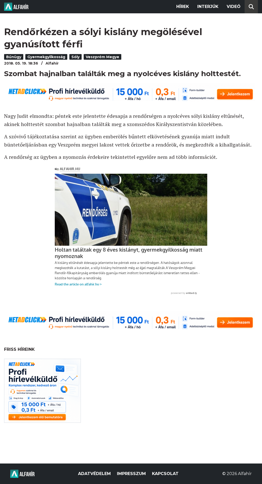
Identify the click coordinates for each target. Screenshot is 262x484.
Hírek (182, 6)
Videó (234, 6)
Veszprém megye (102, 57)
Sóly (75, 57)
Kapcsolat (165, 473)
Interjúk (208, 6)
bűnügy (13, 57)
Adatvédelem (94, 473)
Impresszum (131, 473)
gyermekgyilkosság (46, 57)
